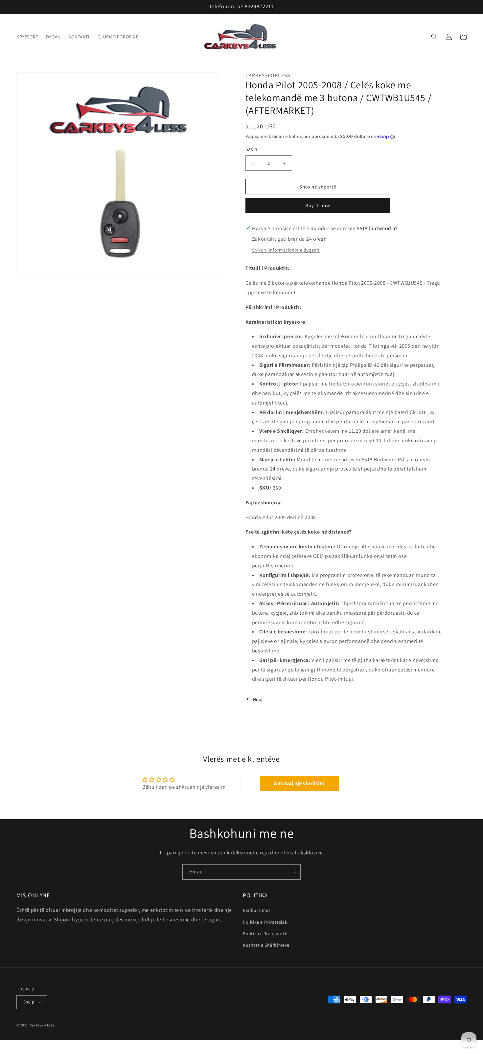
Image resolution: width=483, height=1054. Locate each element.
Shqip (28, 1002)
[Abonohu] (293, 872)
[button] (434, 37)
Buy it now (317, 205)
